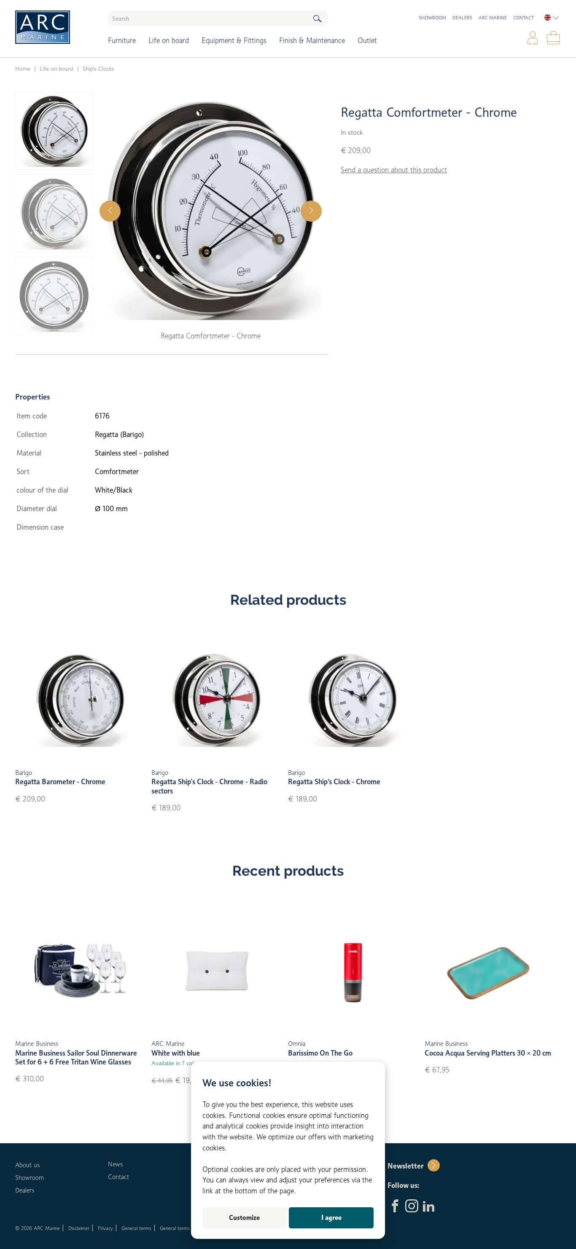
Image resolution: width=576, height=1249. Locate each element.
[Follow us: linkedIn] (428, 1207)
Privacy (105, 1228)
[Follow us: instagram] (411, 1207)
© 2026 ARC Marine (37, 1228)
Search (317, 18)
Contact (523, 18)
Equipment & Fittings (234, 40)
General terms (136, 1228)
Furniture (122, 40)
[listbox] (551, 17)
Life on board (168, 40)
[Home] (55, 27)
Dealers (462, 18)
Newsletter (405, 1166)
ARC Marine (493, 18)
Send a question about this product (394, 170)
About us (27, 1165)
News (115, 1164)
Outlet (367, 40)
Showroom (432, 18)
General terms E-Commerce (190, 1228)
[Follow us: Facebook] (395, 1207)
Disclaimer (78, 1228)
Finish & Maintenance (312, 40)
